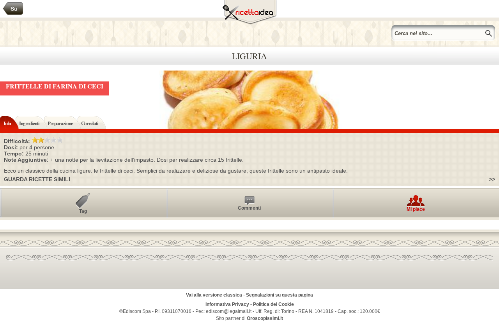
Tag (83, 211)
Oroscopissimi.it (265, 318)
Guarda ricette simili (37, 179)
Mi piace (416, 209)
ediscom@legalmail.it (228, 311)
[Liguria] (13, 9)
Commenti (249, 208)
